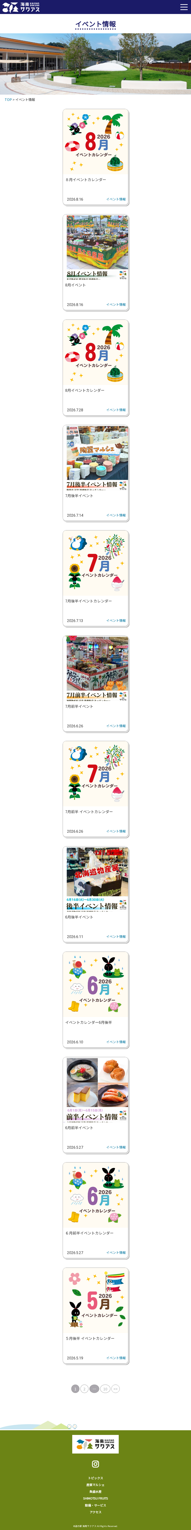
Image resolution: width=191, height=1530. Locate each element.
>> (115, 1389)
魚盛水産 (95, 1491)
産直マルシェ (95, 1484)
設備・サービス (95, 1505)
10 (105, 1389)
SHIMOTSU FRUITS (95, 1498)
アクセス (96, 1512)
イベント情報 (116, 199)
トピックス (95, 1478)
